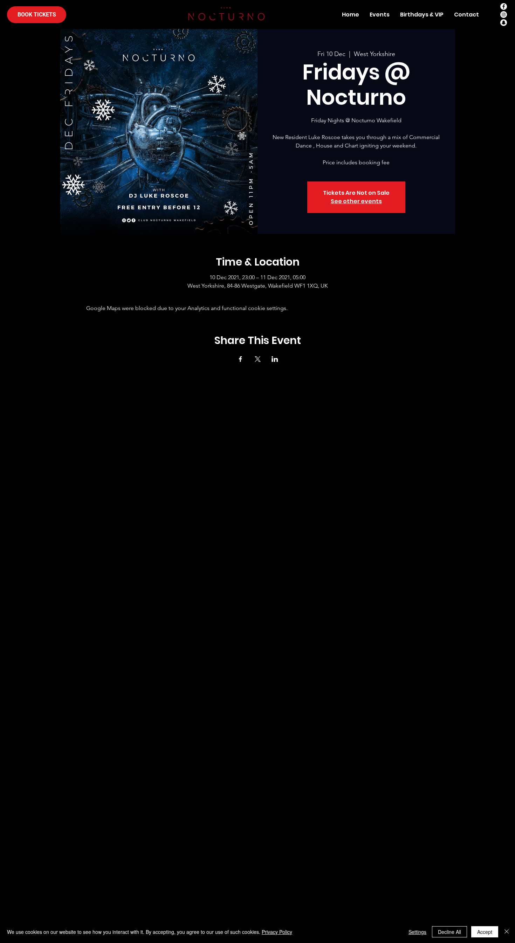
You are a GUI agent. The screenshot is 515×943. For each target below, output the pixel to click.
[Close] (506, 931)
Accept (484, 931)
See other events (356, 201)
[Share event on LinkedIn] (275, 359)
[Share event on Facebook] (240, 359)
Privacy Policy (277, 931)
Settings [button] (417, 931)
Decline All (449, 931)
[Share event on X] (257, 359)
